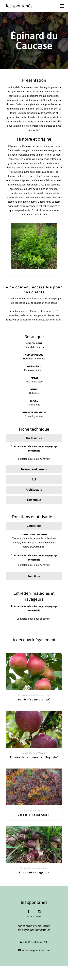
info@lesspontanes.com (36, 950)
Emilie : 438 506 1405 (35, 941)
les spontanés (19, 5)
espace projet (34, 916)
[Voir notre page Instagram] (39, 910)
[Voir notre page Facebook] (28, 910)
